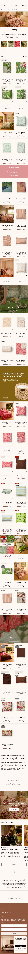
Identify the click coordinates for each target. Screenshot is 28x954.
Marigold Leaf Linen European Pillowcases (7, 107)
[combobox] (16, 944)
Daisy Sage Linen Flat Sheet (7, 160)
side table (14, 765)
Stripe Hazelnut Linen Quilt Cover (7, 226)
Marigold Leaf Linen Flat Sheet (21, 107)
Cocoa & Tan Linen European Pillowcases (21, 476)
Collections (8, 9)
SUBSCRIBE (20, 946)
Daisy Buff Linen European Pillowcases (21, 280)
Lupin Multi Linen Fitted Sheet (21, 610)
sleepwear (21, 768)
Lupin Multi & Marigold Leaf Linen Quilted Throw (21, 80)
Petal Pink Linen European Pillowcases (21, 423)
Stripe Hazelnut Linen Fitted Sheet (7, 253)
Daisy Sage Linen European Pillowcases (21, 133)
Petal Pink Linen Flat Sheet (7, 449)
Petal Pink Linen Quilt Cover (6, 423)
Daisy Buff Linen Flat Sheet (7, 333)
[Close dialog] (26, 936)
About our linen (14, 310)
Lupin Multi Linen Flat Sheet (21, 718)
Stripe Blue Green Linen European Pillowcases (21, 503)
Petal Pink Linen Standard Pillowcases (7, 476)
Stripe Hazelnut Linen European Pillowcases (21, 226)
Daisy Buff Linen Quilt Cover (7, 280)
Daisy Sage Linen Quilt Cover (7, 133)
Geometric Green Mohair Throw (7, 199)
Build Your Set (14, 175)
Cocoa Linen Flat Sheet (21, 664)
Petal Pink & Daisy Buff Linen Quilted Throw (21, 361)
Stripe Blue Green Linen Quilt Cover (7, 503)
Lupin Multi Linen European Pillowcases (7, 718)
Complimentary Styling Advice (14, 1)
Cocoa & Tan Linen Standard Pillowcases (21, 692)
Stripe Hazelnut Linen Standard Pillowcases (21, 253)
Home (2, 9)
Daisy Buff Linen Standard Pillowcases (7, 361)
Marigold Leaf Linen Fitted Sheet (7, 80)
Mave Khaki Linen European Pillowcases (21, 530)
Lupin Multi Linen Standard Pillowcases (7, 745)
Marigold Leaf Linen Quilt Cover (21, 557)
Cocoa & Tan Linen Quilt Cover (7, 665)
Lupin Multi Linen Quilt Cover (21, 583)
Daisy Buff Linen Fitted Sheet (21, 334)
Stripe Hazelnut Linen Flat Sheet (7, 610)
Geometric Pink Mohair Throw (21, 199)
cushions (16, 762)
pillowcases (4, 759)
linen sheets (22, 758)
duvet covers (15, 758)
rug (15, 764)
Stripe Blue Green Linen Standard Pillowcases (7, 530)
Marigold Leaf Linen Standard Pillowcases (7, 583)
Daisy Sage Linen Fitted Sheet (21, 160)
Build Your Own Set (7, 555)
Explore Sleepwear (14, 640)
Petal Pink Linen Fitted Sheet (21, 450)
